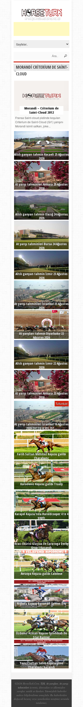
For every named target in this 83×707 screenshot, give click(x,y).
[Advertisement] (48, 29)
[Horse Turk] (41, 19)
